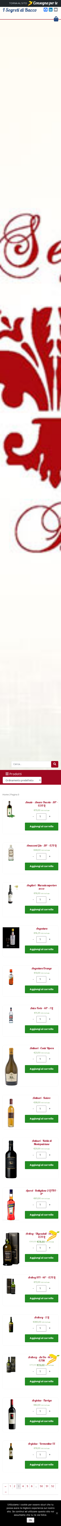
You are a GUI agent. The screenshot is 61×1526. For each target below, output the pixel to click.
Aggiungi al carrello (42, 826)
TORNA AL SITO (18, 3)
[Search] (54, 764)
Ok (30, 1520)
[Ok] (56, 1513)
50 (41, 1486)
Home (6, 795)
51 (47, 1486)
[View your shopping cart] (56, 19)
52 (52, 1486)
